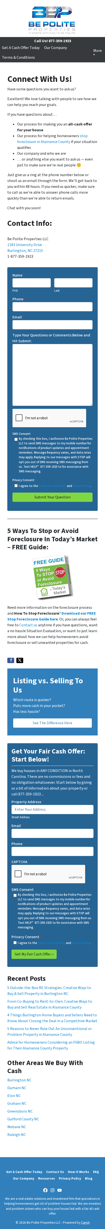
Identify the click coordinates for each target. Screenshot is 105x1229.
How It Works (78, 1172)
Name (18, 275)
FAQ (96, 1172)
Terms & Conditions (18, 57)
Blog (88, 1178)
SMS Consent (21, 434)
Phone (19, 299)
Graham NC (16, 1103)
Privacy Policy (82, 486)
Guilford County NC (23, 1119)
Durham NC (16, 1088)
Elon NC (14, 1095)
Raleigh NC (16, 1134)
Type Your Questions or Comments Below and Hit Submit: (51, 338)
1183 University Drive (24, 245)
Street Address (20, 817)
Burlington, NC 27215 (25, 250)
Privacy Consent (24, 480)
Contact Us (55, 1172)
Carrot (85, 1222)
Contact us (28, 625)
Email (18, 317)
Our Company (55, 47)
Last (57, 290)
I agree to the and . (55, 486)
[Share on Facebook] (10, 660)
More (97, 50)
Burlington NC (19, 1080)
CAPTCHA (19, 862)
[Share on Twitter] (19, 660)
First (15, 290)
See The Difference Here (52, 723)
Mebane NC (16, 1127)
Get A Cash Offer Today (21, 47)
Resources (46, 1178)
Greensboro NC (20, 1111)
